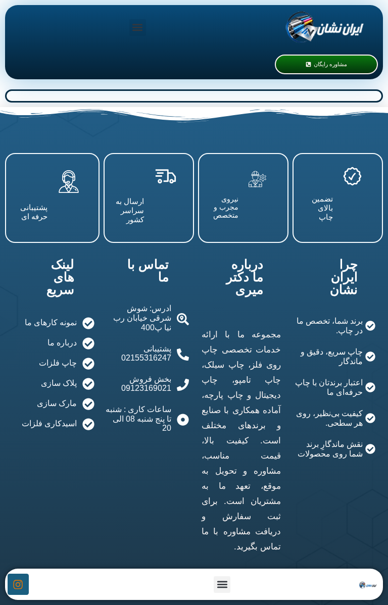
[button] (137, 27)
